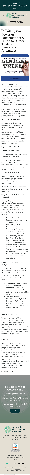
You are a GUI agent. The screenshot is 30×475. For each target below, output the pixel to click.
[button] (2, 15)
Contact (15, 459)
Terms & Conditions (20, 470)
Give (15, 411)
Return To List (8, 371)
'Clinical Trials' (6, 322)
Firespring (18, 469)
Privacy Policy (10, 470)
